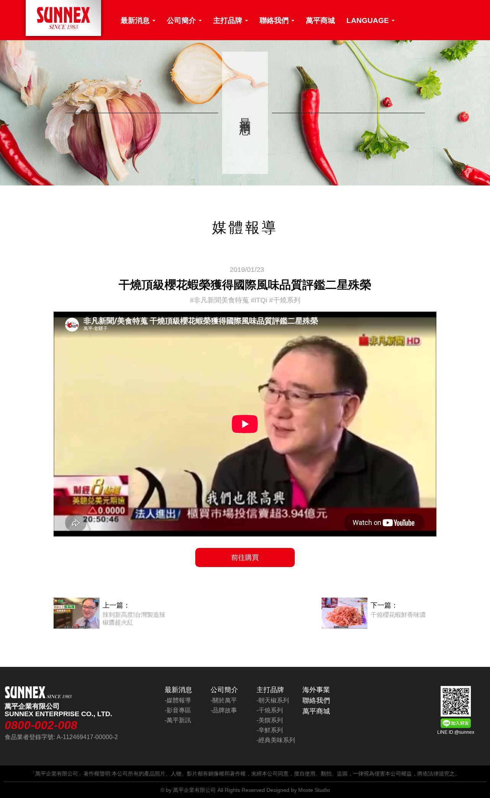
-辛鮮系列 (269, 730)
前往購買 (245, 557)
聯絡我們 (275, 20)
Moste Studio (314, 790)
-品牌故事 (224, 710)
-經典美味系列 (275, 740)
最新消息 (136, 20)
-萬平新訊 (178, 720)
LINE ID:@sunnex (455, 732)
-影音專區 (178, 710)
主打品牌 (228, 20)
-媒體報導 (178, 700)
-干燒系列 (269, 710)
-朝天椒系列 (272, 700)
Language (368, 20)
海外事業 (316, 690)
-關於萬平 (224, 700)
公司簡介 (182, 20)
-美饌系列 (269, 720)
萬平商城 (320, 20)
